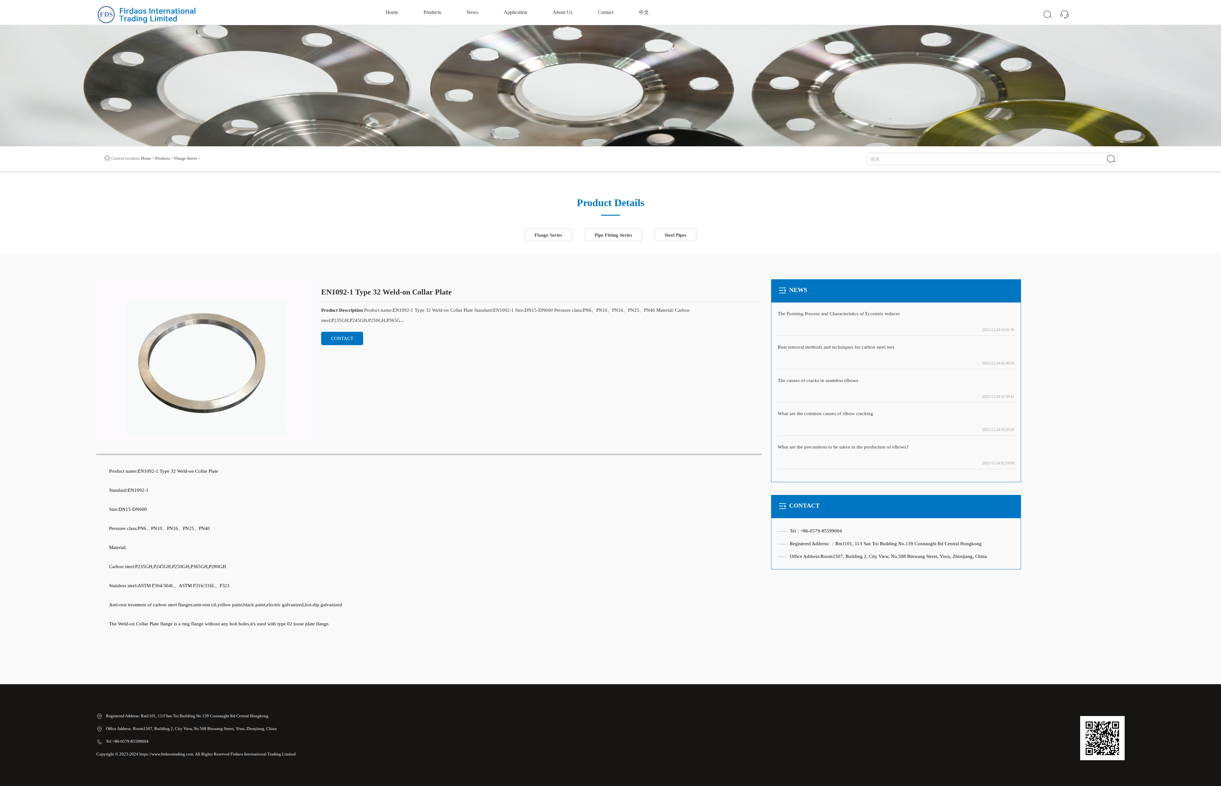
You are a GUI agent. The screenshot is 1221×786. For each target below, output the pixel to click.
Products (432, 12)
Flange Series (185, 158)
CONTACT (342, 338)
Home (392, 12)
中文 (644, 12)
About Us (562, 12)
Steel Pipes (675, 235)
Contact (605, 12)
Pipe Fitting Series (613, 235)
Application (515, 12)
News (472, 12)
